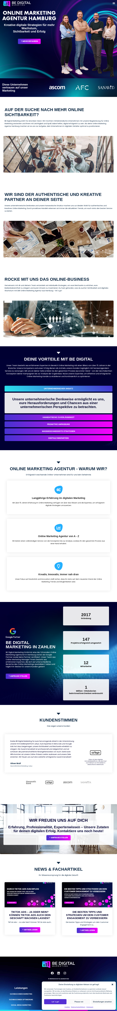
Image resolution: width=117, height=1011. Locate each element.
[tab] (58, 389)
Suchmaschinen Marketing (21, 994)
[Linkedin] (58, 973)
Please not (78, 1002)
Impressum (89, 1007)
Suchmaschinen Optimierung (21, 999)
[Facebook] (52, 973)
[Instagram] (65, 973)
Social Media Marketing (21, 1005)
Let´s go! (55, 1002)
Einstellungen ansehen (102, 1002)
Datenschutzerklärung (78, 1007)
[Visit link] (30, 921)
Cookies (67, 1007)
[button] (112, 984)
